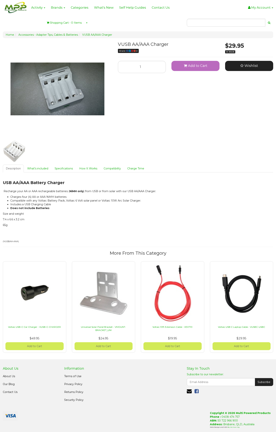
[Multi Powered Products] (15, 6)
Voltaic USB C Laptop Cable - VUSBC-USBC (241, 327)
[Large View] (14, 151)
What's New (104, 7)
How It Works (88, 168)
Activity (37, 7)
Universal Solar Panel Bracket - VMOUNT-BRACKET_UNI (103, 329)
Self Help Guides (132, 7)
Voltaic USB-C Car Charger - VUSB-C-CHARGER (34, 327)
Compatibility (112, 168)
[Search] (269, 23)
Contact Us (161, 7)
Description (13, 168)
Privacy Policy (73, 384)
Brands (57, 7)
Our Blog (9, 384)
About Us (9, 376)
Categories (79, 7)
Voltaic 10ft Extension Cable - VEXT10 (172, 327)
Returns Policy (73, 392)
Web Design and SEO (219, 427)
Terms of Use (72, 376)
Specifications (64, 168)
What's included (37, 168)
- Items (66, 22)
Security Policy (74, 400)
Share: (122, 50)
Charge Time (135, 168)
